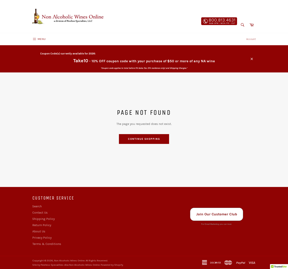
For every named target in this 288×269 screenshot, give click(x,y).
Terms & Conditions (46, 244)
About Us (38, 231)
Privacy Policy (42, 237)
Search (37, 206)
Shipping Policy (43, 219)
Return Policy (41, 225)
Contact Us (40, 212)
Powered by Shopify (112, 264)
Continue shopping (144, 138)
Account (251, 39)
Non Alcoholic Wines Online (69, 260)
